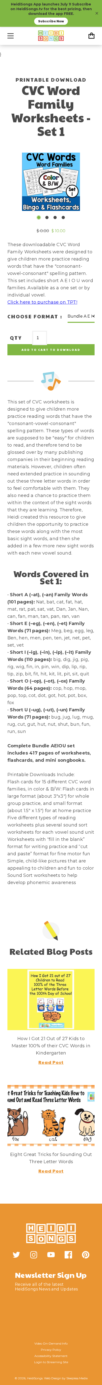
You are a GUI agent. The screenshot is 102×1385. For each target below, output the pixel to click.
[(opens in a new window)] (16, 1254)
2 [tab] (47, 217)
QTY (16, 337)
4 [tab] (63, 217)
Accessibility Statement (51, 1356)
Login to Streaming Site (51, 1362)
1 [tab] (38, 217)
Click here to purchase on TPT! (42, 302)
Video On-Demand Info (51, 1343)
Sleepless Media (77, 1378)
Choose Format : (35, 316)
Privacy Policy (51, 1350)
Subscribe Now (51, 21)
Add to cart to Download (51, 350)
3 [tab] (55, 217)
